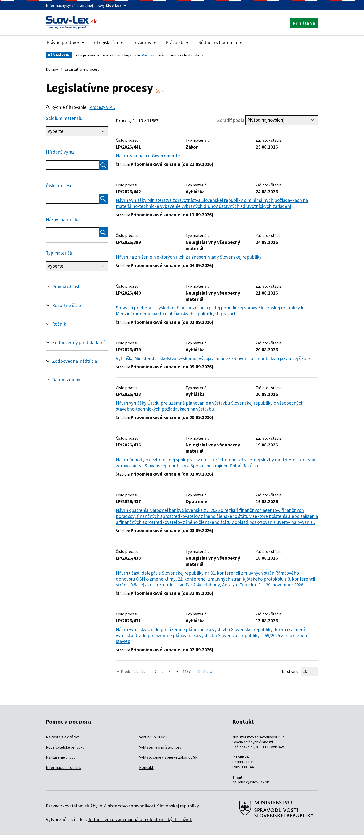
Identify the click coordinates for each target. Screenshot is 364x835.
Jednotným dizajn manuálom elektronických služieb (140, 819)
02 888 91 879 (243, 761)
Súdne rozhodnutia (218, 42)
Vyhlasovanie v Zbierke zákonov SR (168, 757)
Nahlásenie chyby (60, 757)
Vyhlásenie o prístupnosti (160, 747)
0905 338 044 (243, 766)
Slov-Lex (113, 5)
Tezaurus (142, 42)
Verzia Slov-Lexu (153, 736)
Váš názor (150, 55)
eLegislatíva (106, 42)
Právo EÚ (175, 42)
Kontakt (146, 767)
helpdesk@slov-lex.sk (250, 781)
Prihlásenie (304, 23)
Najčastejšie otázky (62, 736)
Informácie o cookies (63, 767)
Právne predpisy (63, 42)
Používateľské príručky (65, 747)
